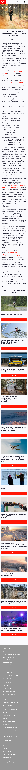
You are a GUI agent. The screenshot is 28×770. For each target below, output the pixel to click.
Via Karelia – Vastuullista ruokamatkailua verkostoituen (13, 186)
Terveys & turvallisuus (9, 694)
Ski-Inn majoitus (7, 665)
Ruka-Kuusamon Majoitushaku (11, 654)
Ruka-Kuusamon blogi (9, 705)
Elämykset (6, 651)
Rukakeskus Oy (7, 740)
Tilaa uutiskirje (7, 751)
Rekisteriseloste (7, 678)
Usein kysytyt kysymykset (10, 675)
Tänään (17, 2)
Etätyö (5, 718)
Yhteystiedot (7, 733)
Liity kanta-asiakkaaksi (9, 754)
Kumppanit (6, 724)
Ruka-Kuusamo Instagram (10, 730)
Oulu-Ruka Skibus (8, 662)
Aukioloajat (6, 713)
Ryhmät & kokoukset (9, 715)
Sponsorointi (6, 745)
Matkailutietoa (8, 682)
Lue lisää (13, 319)
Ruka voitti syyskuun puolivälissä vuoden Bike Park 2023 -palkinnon (12, 71)
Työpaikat (6, 743)
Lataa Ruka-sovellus (9, 764)
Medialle (5, 700)
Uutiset (5, 748)
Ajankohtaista (7, 697)
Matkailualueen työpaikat (10, 702)
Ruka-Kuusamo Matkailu (10, 721)
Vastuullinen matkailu (9, 691)
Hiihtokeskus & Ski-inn (10, 736)
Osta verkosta (7, 648)
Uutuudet (6, 685)
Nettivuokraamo (7, 668)
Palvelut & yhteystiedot (11, 709)
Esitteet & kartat (8, 688)
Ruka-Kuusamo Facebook (10, 727)
